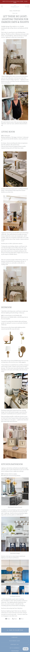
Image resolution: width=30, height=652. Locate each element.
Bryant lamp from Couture (9, 410)
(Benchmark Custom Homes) (15, 507)
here (21, 608)
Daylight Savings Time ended (8, 26)
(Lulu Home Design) (15, 553)
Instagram (5, 616)
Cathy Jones (10, 78)
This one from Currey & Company (9, 146)
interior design (10, 79)
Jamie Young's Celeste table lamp (16, 418)
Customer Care (14, 640)
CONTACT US (15, 644)
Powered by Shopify (15, 650)
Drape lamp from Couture (19, 190)
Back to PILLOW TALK (16, 630)
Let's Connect (15, 648)
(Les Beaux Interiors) (15, 596)
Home (11, 10)
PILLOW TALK (16, 10)
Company (15, 637)
